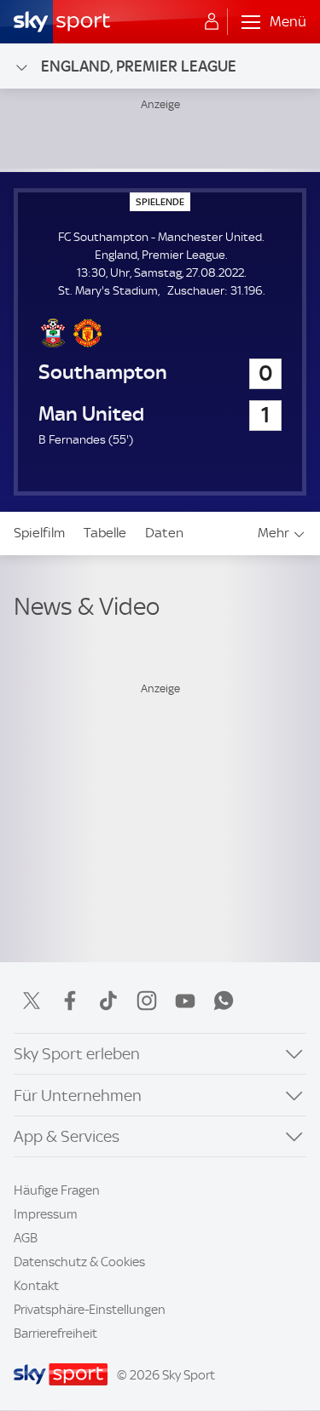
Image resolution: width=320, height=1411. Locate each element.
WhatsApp (223, 1000)
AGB (26, 1238)
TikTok (108, 1000)
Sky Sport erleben (77, 1054)
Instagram (147, 1000)
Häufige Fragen (57, 1190)
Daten (164, 533)
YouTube (185, 1000)
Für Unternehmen (78, 1095)
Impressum (46, 1214)
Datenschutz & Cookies (79, 1262)
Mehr (273, 533)
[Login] (211, 22)
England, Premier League (138, 66)
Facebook (70, 1000)
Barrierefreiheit (55, 1333)
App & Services (66, 1136)
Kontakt (36, 1285)
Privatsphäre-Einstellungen (90, 1309)
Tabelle (105, 533)
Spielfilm (39, 533)
